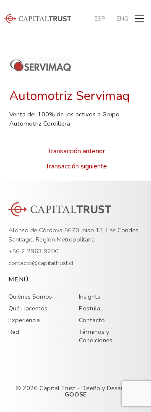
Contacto (92, 320)
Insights (89, 296)
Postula (89, 308)
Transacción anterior (76, 151)
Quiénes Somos (30, 296)
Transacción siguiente (76, 166)
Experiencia (24, 320)
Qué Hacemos (27, 308)
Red (13, 332)
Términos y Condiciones (95, 336)
